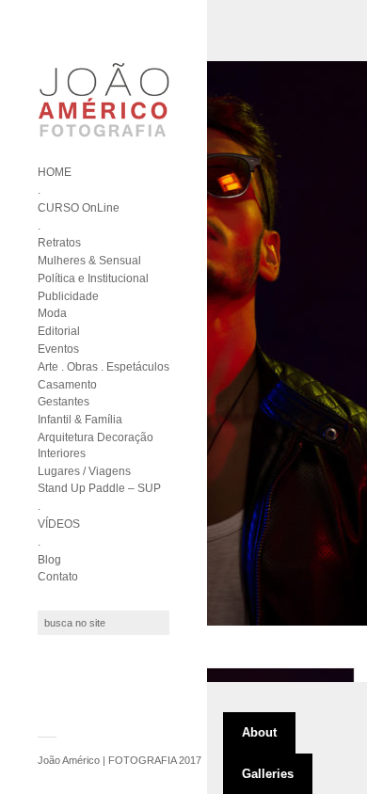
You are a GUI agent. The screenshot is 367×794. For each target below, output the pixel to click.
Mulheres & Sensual (89, 260)
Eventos (58, 349)
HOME (55, 172)
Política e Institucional (93, 278)
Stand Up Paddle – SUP (99, 488)
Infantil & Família (80, 419)
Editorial (59, 331)
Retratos (59, 242)
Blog (49, 559)
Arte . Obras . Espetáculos (103, 366)
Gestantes (63, 401)
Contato (58, 576)
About (259, 732)
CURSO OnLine (79, 207)
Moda (52, 313)
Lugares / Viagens (84, 471)
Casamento (67, 384)
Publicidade (68, 296)
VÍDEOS (59, 524)
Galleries (268, 774)
